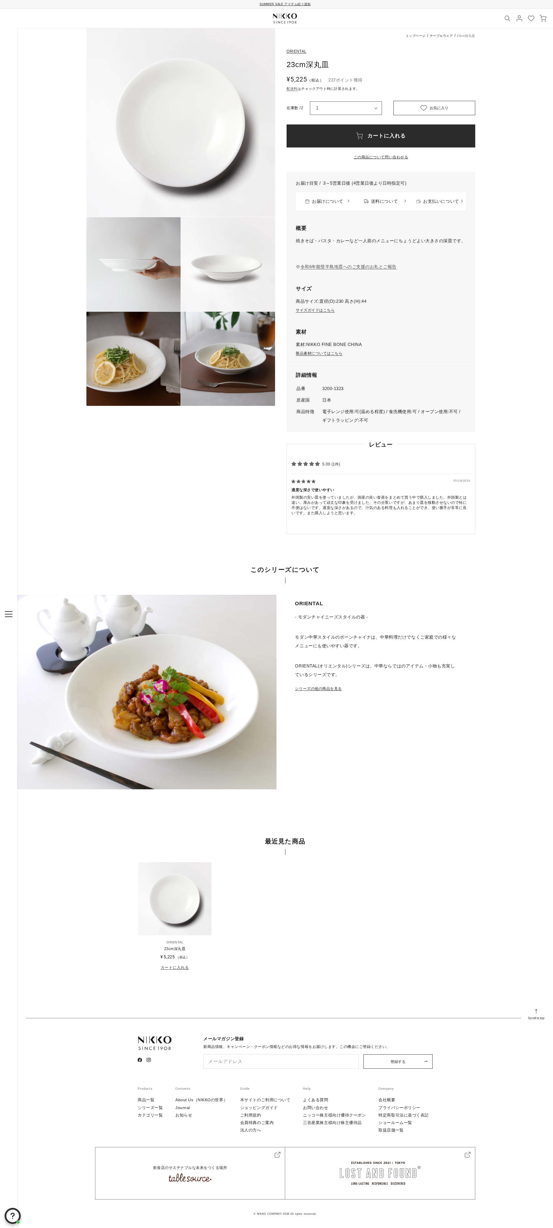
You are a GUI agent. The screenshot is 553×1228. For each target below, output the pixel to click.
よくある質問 (315, 1100)
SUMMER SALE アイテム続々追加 (285, 4)
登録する (398, 1061)
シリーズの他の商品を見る (318, 688)
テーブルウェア (441, 35)
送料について (384, 201)
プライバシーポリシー (399, 1107)
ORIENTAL (296, 51)
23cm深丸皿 (175, 949)
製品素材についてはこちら (319, 353)
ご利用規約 (250, 1115)
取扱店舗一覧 (391, 1130)
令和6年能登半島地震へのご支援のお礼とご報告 (348, 266)
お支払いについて (441, 201)
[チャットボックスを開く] (13, 1216)
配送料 (292, 89)
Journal (182, 1107)
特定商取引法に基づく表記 (403, 1115)
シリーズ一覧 (150, 1107)
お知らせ (183, 1115)
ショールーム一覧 (395, 1122)
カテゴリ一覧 (150, 1115)
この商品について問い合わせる (381, 157)
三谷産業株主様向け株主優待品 (332, 1122)
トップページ (416, 35)
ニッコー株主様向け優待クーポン (334, 1115)
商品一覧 (146, 1100)
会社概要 (386, 1100)
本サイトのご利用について (265, 1100)
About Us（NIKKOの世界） (201, 1100)
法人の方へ (250, 1130)
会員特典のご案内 (257, 1122)
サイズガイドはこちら (315, 310)
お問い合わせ (315, 1107)
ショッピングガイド (259, 1107)
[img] (303, 481)
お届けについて (327, 201)
